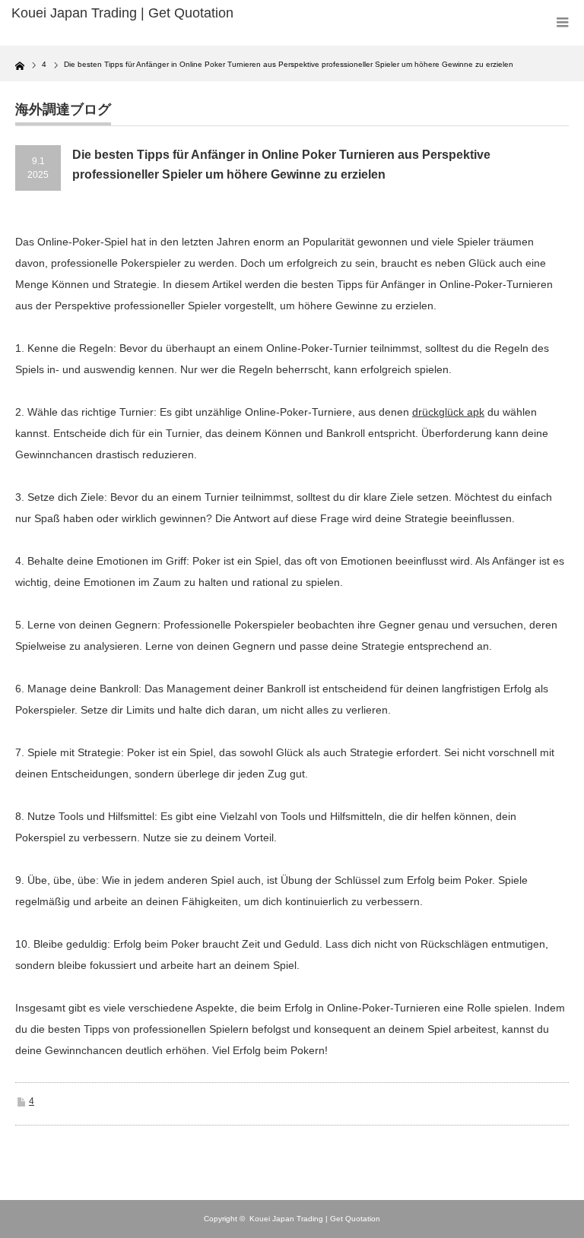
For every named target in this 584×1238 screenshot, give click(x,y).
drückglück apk (448, 412)
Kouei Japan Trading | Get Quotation (314, 1218)
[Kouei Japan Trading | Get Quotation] (128, 13)
